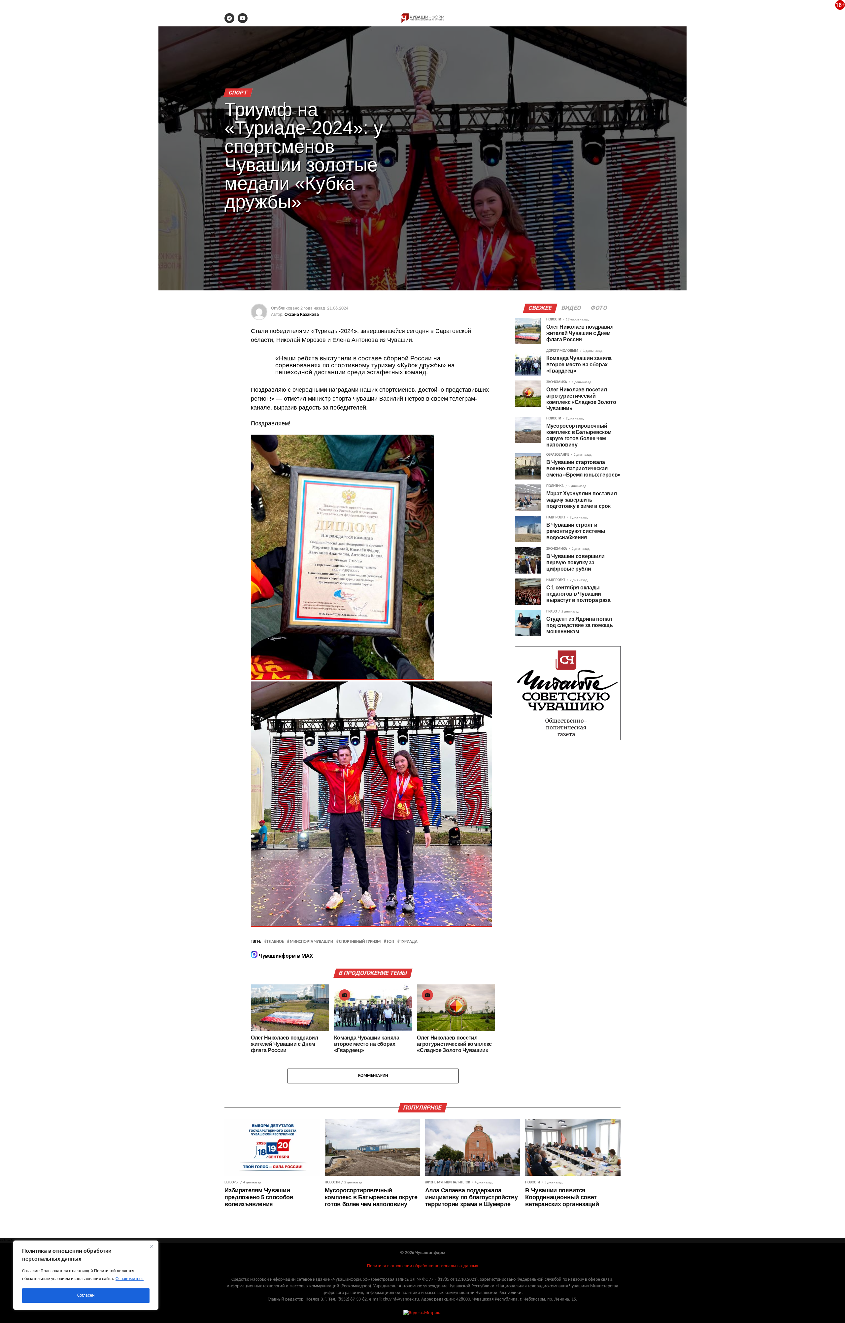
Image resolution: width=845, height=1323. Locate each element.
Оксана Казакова (302, 314)
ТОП (390, 942)
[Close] (151, 1246)
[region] (85, 1275)
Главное (275, 942)
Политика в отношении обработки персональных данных (422, 1266)
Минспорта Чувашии (311, 942)
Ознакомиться (130, 1278)
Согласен (85, 1295)
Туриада (409, 942)
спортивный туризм (360, 942)
